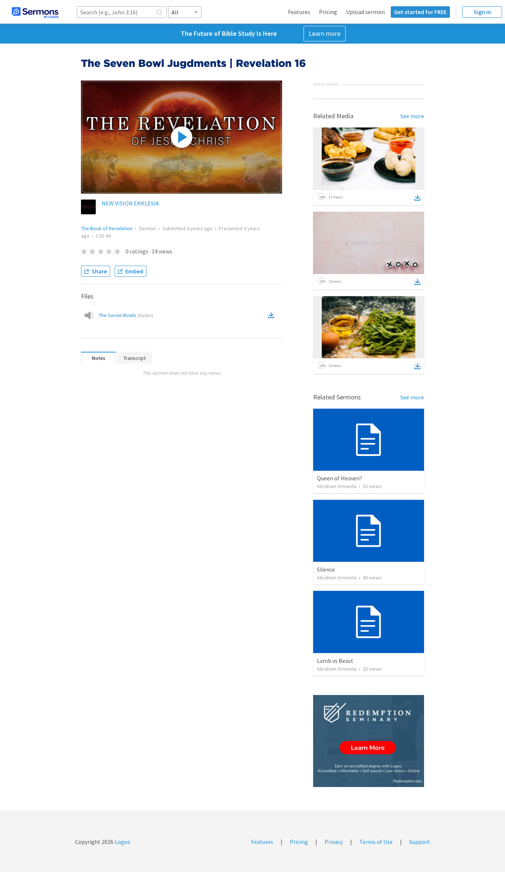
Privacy (334, 841)
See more (412, 116)
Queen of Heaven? (339, 478)
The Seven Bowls (126, 315)
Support (419, 841)
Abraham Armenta (336, 486)
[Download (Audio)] (272, 315)
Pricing (328, 12)
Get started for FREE (420, 12)
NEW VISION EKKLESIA (130, 203)
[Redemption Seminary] (368, 741)
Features (299, 12)
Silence (326, 569)
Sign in (482, 12)
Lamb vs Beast (335, 660)
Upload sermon (365, 12)
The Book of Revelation (106, 228)
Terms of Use (376, 841)
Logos (121, 841)
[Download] (417, 197)
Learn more (324, 33)
